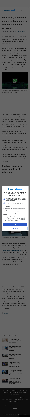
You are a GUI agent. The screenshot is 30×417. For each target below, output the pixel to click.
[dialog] (15, 208)
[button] (15, 206)
